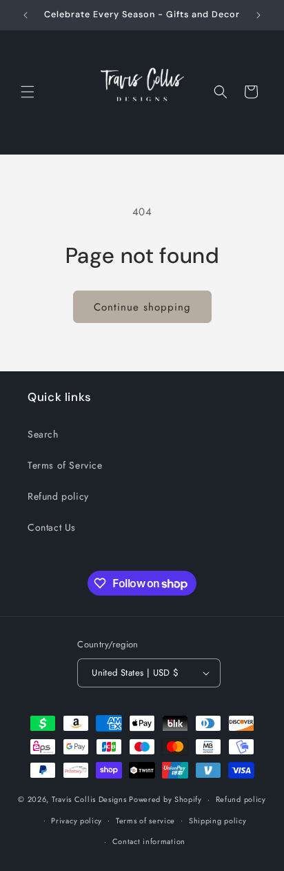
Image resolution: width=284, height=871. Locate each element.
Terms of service (145, 820)
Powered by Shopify (165, 799)
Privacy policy (76, 820)
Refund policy (58, 496)
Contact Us (52, 527)
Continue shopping (142, 307)
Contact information (148, 841)
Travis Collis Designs (89, 799)
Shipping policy (218, 820)
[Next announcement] (258, 15)
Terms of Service (65, 465)
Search (43, 434)
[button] (27, 92)
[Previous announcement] (25, 15)
